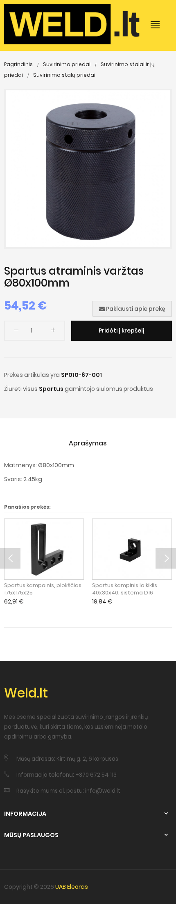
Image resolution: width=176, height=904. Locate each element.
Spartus (51, 389)
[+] (53, 331)
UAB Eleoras (71, 887)
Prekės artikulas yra (32, 375)
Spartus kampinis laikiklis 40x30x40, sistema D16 (124, 589)
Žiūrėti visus (21, 389)
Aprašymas (88, 443)
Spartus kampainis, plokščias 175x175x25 (42, 589)
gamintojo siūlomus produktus (109, 389)
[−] (16, 331)
